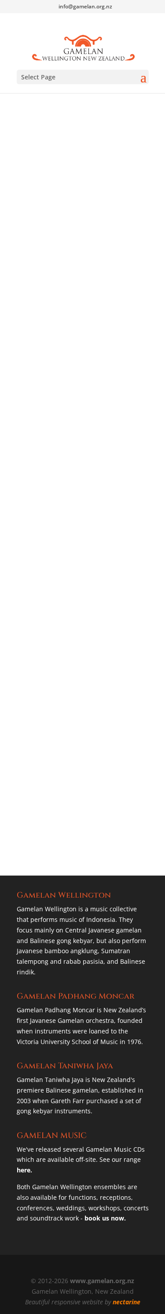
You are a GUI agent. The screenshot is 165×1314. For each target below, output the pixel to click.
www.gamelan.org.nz (102, 1281)
